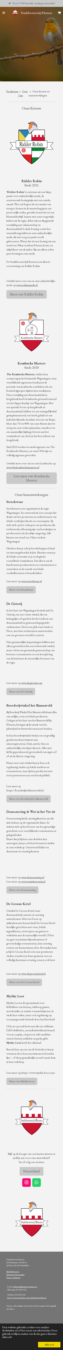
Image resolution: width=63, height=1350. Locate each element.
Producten (12, 91)
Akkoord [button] (49, 1344)
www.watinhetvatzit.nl (33, 881)
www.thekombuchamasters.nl (22, 467)
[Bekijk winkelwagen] (59, 13)
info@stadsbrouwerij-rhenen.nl (25, 1286)
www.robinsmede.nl (27, 285)
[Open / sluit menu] (3, 13)
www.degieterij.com (31, 683)
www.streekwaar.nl (31, 581)
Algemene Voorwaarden (15, 1274)
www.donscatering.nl (32, 877)
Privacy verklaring (13, 1277)
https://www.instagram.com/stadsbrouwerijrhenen (26, 1297)
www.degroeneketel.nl (33, 973)
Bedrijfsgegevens (12, 1271)
